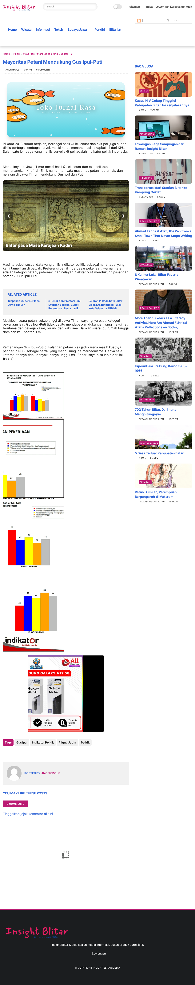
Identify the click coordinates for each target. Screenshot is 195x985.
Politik (16, 53)
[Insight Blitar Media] (20, 8)
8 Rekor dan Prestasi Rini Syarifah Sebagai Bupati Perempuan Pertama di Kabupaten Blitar (64, 304)
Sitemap (134, 6)
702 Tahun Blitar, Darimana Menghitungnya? (155, 412)
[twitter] (143, 15)
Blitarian (115, 29)
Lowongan (99, 953)
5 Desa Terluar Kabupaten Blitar (159, 453)
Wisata (26, 29)
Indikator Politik (43, 742)
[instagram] (161, 15)
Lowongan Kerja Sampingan (174, 6)
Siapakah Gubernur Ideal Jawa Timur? (24, 302)
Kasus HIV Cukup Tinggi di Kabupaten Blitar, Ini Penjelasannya (162, 103)
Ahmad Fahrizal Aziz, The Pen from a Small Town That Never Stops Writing (163, 233)
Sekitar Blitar (149, 443)
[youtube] (167, 15)
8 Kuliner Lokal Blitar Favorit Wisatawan (156, 277)
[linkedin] (36, 752)
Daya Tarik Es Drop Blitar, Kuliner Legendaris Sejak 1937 (63, 245)
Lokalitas (146, 264)
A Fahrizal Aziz (149, 221)
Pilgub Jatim (67, 742)
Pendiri (100, 29)
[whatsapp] (149, 15)
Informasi (43, 29)
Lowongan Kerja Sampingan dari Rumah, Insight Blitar (160, 146)
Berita (144, 90)
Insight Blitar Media (106, 967)
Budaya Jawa (77, 29)
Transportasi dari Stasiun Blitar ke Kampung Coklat (161, 190)
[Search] (93, 6)
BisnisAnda (147, 134)
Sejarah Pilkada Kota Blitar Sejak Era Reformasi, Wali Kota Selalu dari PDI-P (105, 304)
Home (12, 29)
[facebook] (137, 15)
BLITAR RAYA (147, 399)
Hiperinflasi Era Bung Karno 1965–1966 (161, 368)
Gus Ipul (21, 742)
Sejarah (145, 356)
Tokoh (58, 29)
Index (149, 6)
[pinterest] (155, 15)
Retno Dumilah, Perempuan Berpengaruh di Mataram (156, 494)
